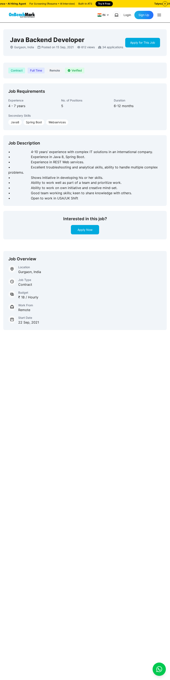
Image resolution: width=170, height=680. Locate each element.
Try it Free (104, 3)
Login (127, 15)
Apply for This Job (142, 42)
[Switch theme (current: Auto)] (116, 15)
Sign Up (143, 15)
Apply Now (85, 229)
